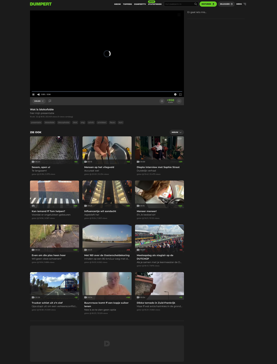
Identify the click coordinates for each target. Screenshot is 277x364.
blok (75, 122)
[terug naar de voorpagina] (41, 4)
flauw (112, 122)
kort (120, 122)
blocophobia (63, 122)
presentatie (36, 122)
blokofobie (49, 122)
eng (82, 122)
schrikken (102, 122)
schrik (91, 122)
